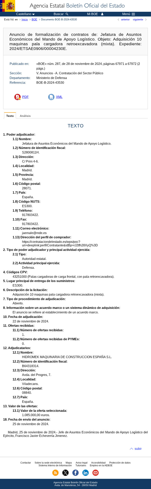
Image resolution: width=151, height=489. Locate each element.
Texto (10, 115)
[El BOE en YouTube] (95, 475)
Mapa (69, 462)
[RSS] (55, 475)
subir (138, 448)
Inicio (25, 19)
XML (59, 97)
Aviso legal (81, 462)
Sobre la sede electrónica (48, 462)
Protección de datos (120, 462)
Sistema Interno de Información (55, 465)
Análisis (25, 115)
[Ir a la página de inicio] (77, 6)
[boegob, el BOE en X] (65, 475)
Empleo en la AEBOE (101, 465)
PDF (25, 97)
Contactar (25, 462)
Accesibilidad (98, 462)
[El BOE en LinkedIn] (85, 475)
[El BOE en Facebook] (75, 475)
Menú (126, 14)
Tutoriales (81, 465)
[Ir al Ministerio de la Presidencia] (7, 6)
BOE (34, 19)
